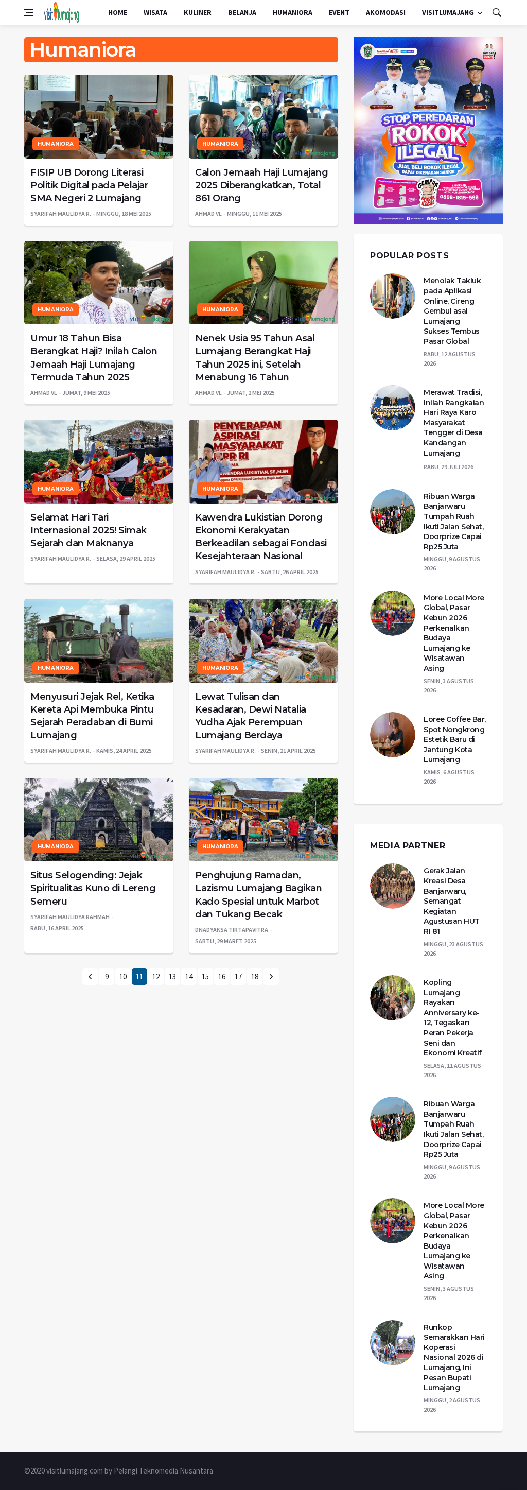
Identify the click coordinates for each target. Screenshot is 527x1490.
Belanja (242, 12)
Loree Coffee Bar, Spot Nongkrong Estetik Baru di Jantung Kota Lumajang (455, 739)
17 (238, 976)
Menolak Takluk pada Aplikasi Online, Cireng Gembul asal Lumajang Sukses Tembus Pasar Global (452, 311)
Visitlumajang (448, 12)
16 (221, 976)
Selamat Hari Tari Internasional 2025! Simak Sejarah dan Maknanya (88, 530)
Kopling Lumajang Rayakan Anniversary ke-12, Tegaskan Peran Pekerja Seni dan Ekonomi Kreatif (453, 1018)
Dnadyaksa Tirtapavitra (231, 929)
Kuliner (198, 12)
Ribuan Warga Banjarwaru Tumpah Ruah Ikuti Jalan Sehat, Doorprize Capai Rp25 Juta (453, 521)
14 (188, 976)
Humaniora (292, 12)
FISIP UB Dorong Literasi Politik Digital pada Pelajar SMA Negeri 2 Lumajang (89, 185)
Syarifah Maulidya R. (60, 213)
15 (205, 976)
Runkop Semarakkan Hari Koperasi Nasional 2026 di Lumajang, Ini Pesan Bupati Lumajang (454, 1358)
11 (139, 976)
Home (117, 12)
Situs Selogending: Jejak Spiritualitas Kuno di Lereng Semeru (92, 888)
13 (172, 976)
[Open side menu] (28, 12)
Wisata (155, 12)
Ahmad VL (208, 213)
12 (156, 976)
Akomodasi (386, 12)
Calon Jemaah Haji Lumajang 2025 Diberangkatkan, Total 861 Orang (261, 185)
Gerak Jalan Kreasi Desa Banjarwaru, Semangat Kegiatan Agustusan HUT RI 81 (452, 901)
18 (254, 976)
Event (339, 12)
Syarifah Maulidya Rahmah (70, 917)
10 (123, 976)
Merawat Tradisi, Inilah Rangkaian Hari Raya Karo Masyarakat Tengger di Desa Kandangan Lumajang (454, 423)
